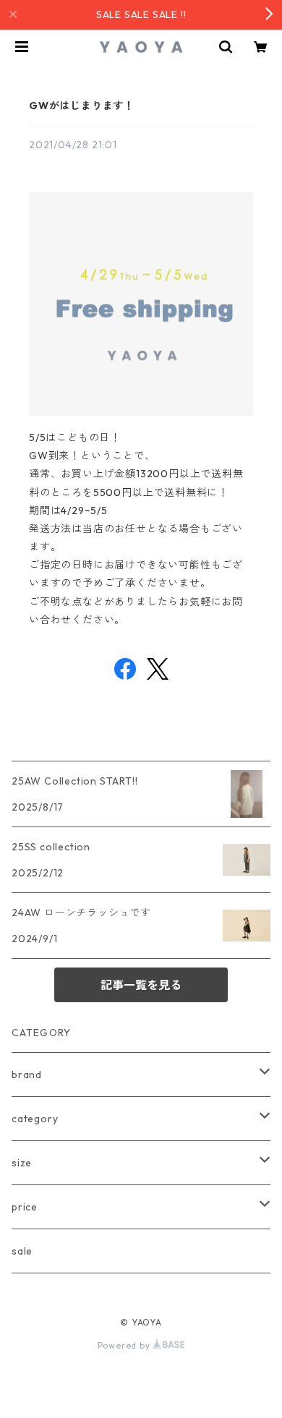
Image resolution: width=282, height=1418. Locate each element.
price (25, 1206)
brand (27, 1074)
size (22, 1162)
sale (22, 1250)
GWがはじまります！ (81, 105)
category (35, 1118)
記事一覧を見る (141, 985)
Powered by (125, 1345)
